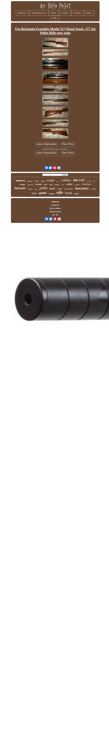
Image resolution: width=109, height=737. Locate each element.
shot (45, 184)
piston (36, 189)
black (34, 193)
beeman (51, 194)
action (89, 181)
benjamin (82, 188)
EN (53, 215)
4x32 (62, 184)
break (68, 193)
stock (52, 188)
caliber (66, 180)
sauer (37, 181)
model (59, 189)
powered (29, 181)
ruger (51, 184)
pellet (43, 188)
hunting (57, 184)
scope (50, 180)
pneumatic (69, 189)
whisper (77, 184)
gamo (43, 193)
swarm (38, 184)
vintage (22, 184)
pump (58, 181)
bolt (94, 181)
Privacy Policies (55, 208)
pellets (69, 184)
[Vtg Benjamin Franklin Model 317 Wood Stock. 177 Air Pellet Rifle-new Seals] (55, 42)
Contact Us (55, 205)
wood (43, 181)
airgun (30, 189)
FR (57, 215)
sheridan (30, 185)
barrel (79, 180)
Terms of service (55, 211)
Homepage (55, 201)
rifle (59, 192)
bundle (76, 194)
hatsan (20, 188)
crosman (86, 184)
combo (93, 189)
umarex (20, 180)
